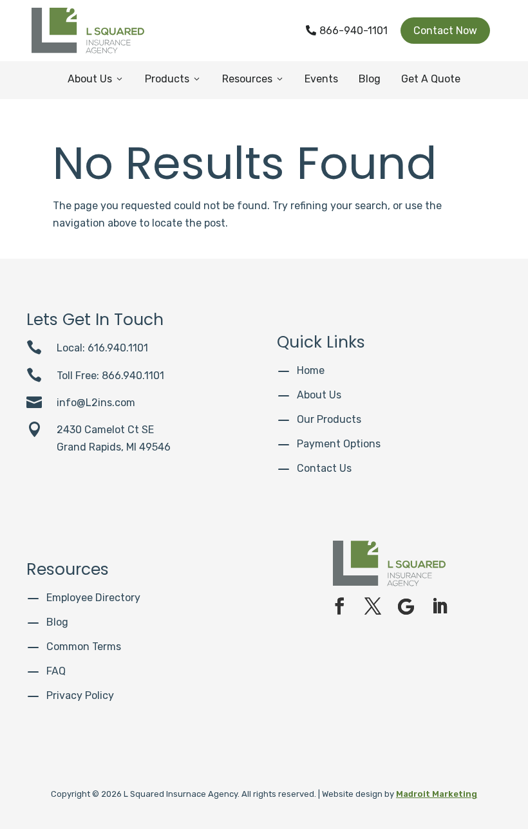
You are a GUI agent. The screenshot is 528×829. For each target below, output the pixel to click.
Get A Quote (430, 79)
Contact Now (445, 30)
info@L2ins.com (96, 402)
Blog (370, 79)
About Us (96, 79)
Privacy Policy (80, 695)
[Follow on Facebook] (339, 606)
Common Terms (83, 646)
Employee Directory (93, 597)
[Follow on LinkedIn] (440, 606)
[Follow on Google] (406, 606)
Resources (253, 79)
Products (173, 79)
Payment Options (339, 444)
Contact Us (324, 468)
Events (321, 79)
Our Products (329, 419)
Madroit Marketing (436, 794)
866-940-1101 (347, 30)
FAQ (56, 671)
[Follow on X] (373, 606)
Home (311, 370)
